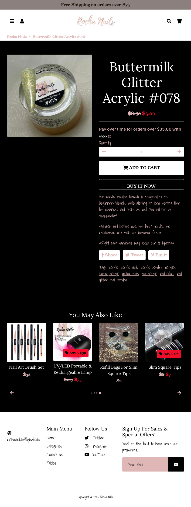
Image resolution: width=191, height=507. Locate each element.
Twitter (97, 438)
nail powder (118, 279)
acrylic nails (129, 267)
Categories (54, 446)
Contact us (55, 454)
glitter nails (130, 273)
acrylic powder (151, 267)
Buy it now (141, 186)
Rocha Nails (17, 36)
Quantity (105, 143)
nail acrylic (149, 273)
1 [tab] (91, 393)
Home (50, 438)
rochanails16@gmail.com (23, 439)
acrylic (113, 267)
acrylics (170, 267)
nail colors (167, 273)
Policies (51, 463)
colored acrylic (109, 273)
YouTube (98, 454)
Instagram (99, 446)
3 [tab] (100, 393)
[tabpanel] (26, 350)
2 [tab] (95, 393)
